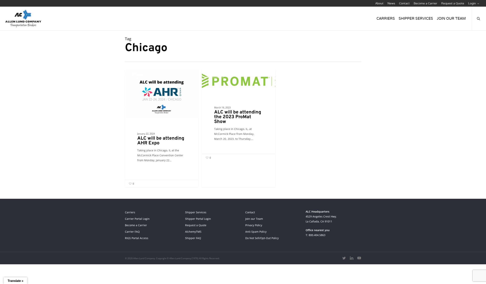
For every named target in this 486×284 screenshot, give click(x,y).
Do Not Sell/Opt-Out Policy (262, 238)
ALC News (138, 75)
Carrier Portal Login (137, 219)
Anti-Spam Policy (256, 231)
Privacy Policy (253, 225)
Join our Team (254, 219)
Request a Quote (195, 225)
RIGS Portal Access (136, 238)
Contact (250, 212)
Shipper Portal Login (198, 219)
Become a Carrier (136, 225)
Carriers (130, 212)
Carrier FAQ (132, 231)
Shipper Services (195, 212)
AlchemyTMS (193, 231)
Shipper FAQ (193, 238)
